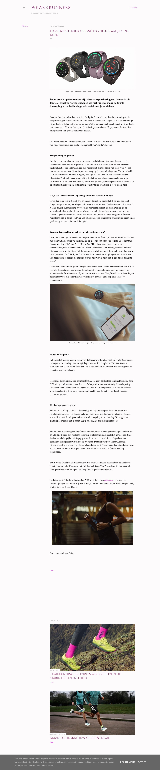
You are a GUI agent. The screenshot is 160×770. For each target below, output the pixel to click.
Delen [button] (25, 26)
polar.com (108, 480)
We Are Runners (50, 7)
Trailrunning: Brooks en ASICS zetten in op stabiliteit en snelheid (85, 676)
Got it (142, 762)
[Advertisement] (92, 595)
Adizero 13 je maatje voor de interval (80, 738)
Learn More (127, 762)
